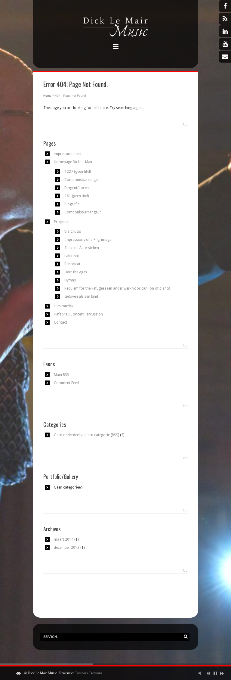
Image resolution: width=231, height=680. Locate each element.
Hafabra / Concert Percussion (78, 314)
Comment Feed (66, 383)
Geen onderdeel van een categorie (82, 435)
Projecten (61, 222)
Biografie (71, 204)
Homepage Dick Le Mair (73, 162)
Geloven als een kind (81, 296)
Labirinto (71, 256)
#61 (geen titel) (76, 196)
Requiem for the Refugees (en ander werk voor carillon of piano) (117, 288)
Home (47, 95)
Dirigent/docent (77, 188)
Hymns (70, 280)
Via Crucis (72, 231)
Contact (60, 322)
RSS (115, 435)
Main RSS (61, 375)
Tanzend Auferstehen (81, 248)
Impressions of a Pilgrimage (87, 240)
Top (185, 124)
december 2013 (66, 547)
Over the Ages (75, 272)
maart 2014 (63, 539)
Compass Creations (88, 673)
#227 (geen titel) (77, 171)
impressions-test (68, 154)
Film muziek (63, 306)
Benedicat (72, 264)
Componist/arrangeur (82, 180)
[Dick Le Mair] (115, 27)
